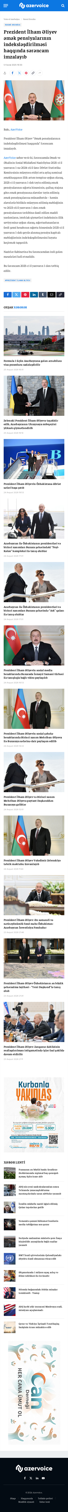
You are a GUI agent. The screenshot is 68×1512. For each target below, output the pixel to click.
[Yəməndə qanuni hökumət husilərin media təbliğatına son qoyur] (10, 1224)
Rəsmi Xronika (29, 19)
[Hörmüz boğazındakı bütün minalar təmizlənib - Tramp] (10, 1293)
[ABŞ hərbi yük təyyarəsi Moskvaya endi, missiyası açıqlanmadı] (10, 1310)
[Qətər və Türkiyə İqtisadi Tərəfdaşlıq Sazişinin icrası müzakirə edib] (10, 1327)
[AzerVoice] (33, 5)
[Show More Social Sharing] (40, 73)
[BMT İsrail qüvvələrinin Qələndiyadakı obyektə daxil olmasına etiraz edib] (10, 1259)
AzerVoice (16, 129)
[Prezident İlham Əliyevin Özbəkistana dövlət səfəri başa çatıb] (34, 459)
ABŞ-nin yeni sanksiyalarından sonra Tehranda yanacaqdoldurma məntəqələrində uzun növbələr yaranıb (40, 1190)
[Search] (63, 6)
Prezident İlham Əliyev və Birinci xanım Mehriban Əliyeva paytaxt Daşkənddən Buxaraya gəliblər (29, 800)
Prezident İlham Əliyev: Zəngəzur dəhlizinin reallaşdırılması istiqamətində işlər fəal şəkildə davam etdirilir (34, 1050)
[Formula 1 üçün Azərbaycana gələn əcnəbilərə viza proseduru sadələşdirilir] (34, 336)
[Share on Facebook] (13, 73)
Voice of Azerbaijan (12, 19)
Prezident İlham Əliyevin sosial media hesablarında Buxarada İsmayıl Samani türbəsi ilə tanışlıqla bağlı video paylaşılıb (34, 673)
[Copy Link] (33, 73)
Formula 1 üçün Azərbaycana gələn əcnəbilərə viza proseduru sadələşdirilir (33, 362)
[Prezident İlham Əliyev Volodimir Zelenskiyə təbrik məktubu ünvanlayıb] (34, 836)
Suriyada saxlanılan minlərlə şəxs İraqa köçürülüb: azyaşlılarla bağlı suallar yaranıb (40, 1241)
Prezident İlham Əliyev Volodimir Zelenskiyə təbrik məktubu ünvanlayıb (32, 862)
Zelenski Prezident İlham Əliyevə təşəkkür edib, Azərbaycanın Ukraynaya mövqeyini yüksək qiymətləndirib (31, 424)
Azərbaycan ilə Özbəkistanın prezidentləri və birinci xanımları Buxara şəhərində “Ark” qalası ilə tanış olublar (34, 610)
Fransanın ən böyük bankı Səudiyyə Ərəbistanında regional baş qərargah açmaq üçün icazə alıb (38, 1173)
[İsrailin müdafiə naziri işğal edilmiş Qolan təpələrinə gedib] (10, 1207)
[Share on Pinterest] (26, 73)
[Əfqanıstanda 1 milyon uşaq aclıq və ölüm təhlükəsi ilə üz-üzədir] (10, 1276)
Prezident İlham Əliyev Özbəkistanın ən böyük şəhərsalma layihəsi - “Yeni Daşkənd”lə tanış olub (33, 986)
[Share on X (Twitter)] (19, 73)
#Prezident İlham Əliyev (17, 280)
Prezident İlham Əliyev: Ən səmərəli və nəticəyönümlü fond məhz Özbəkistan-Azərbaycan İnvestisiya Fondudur (29, 923)
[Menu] (5, 6)
